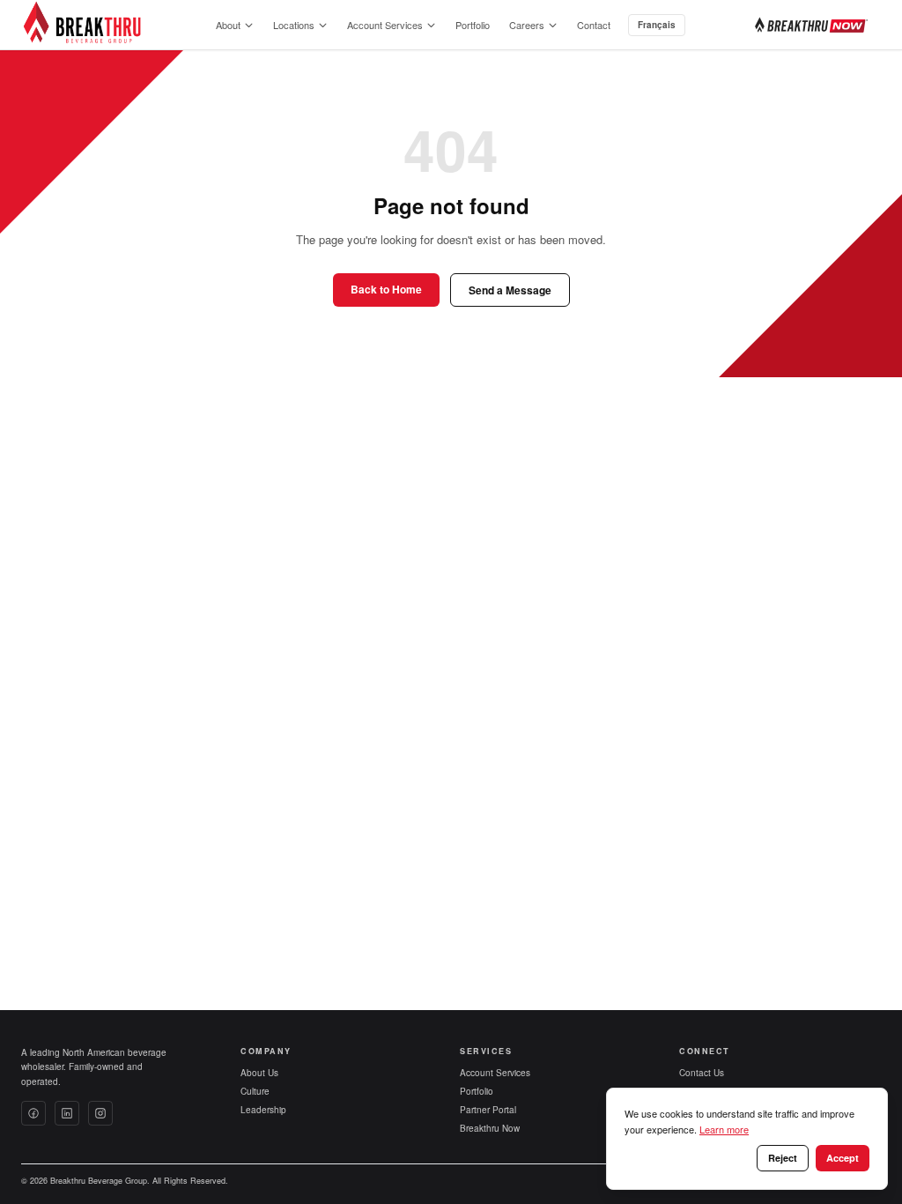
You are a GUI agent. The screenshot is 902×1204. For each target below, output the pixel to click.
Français (657, 25)
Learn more (724, 1129)
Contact (593, 25)
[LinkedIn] (67, 1113)
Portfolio (472, 25)
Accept (842, 1157)
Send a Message (510, 290)
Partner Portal (488, 1110)
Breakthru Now (490, 1128)
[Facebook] (33, 1113)
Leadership (263, 1110)
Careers (526, 25)
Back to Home (386, 289)
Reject (782, 1157)
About (228, 25)
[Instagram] (100, 1113)
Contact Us (701, 1073)
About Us (259, 1073)
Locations (293, 25)
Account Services (385, 25)
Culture (255, 1091)
